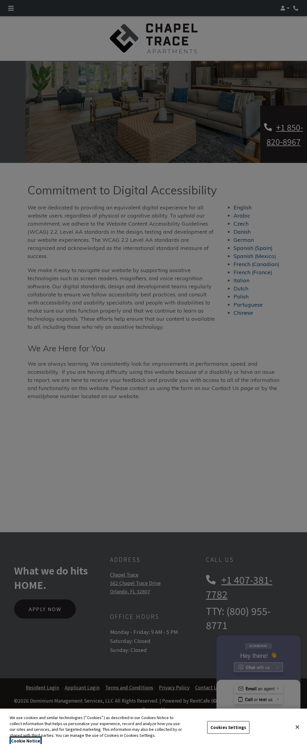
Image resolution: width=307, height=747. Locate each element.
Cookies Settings (228, 727)
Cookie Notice (25, 741)
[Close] (297, 727)
